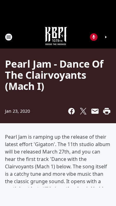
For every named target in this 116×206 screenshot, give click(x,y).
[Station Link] (56, 37)
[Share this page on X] (83, 111)
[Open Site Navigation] (8, 37)
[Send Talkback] (93, 37)
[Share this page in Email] (95, 111)
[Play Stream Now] (106, 37)
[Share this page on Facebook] (71, 111)
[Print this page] (106, 111)
